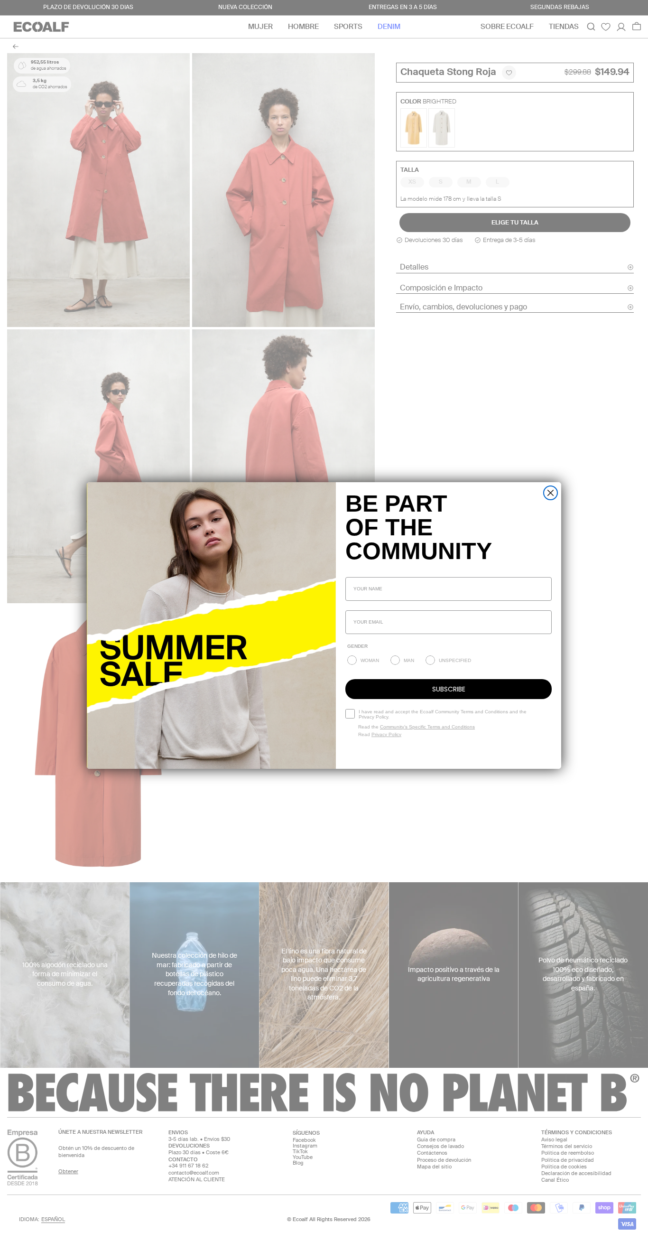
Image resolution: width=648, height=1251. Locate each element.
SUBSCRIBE (448, 689)
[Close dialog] (550, 493)
